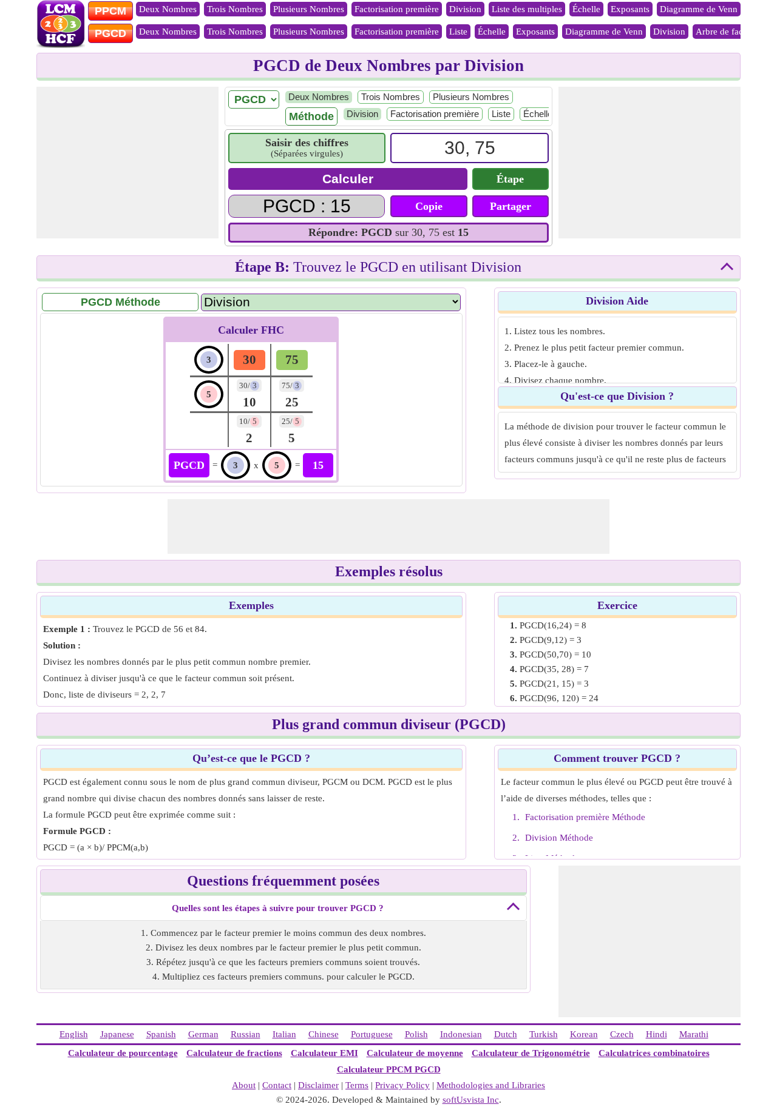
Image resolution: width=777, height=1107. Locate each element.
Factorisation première (397, 9)
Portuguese (372, 1034)
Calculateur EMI (324, 1053)
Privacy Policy (402, 1085)
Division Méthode (559, 838)
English (73, 1034)
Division (465, 9)
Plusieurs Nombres (308, 9)
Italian (284, 1034)
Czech (622, 1034)
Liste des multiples (527, 9)
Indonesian (461, 1034)
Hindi (656, 1034)
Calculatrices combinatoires (654, 1053)
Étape (510, 179)
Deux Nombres (168, 9)
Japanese (117, 1034)
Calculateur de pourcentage (123, 1053)
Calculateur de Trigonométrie (531, 1053)
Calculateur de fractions (234, 1053)
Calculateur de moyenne (415, 1053)
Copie (429, 206)
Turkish (543, 1034)
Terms (356, 1085)
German (203, 1034)
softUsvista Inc (471, 1100)
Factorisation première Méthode (585, 817)
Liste (458, 31)
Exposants (630, 9)
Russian (245, 1034)
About (244, 1085)
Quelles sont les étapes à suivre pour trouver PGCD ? (278, 908)
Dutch (505, 1034)
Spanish (161, 1034)
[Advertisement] (127, 162)
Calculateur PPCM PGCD (389, 1069)
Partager (510, 206)
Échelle (586, 9)
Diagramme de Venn (699, 9)
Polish (416, 1034)
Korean (584, 1034)
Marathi (693, 1034)
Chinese (323, 1034)
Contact (276, 1085)
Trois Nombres (235, 9)
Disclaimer (318, 1085)
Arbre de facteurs (728, 31)
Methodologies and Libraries (490, 1085)
